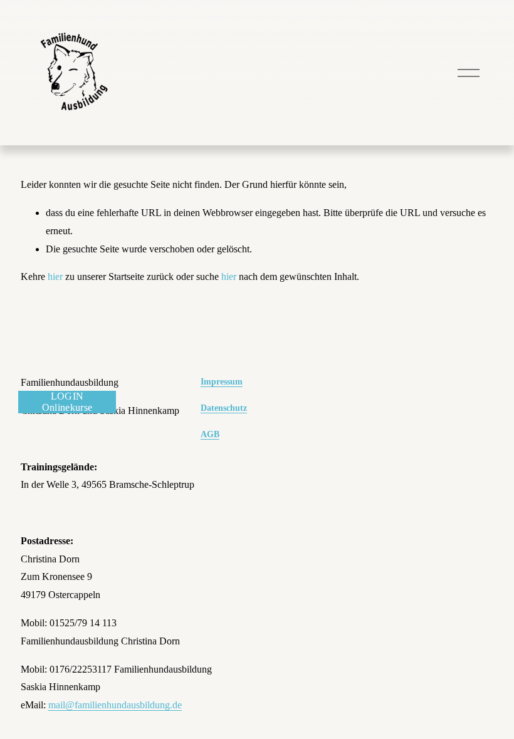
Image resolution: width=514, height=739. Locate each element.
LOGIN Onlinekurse (67, 402)
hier (55, 276)
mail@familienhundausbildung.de (115, 705)
